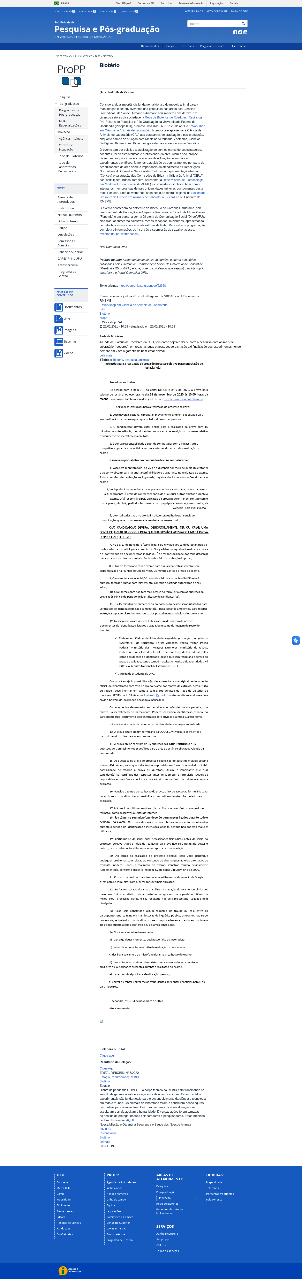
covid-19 (105, 1128)
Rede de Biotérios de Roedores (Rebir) (171, 117)
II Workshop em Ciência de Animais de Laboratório (133, 305)
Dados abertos (150, 46)
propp (103, 318)
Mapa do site (214, 1182)
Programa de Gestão (67, 273)
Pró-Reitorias (65, 1234)
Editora (61, 1217)
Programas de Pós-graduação (70, 112)
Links (67, 318)
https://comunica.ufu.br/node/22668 (142, 285)
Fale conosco (240, 46)
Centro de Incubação (66, 147)
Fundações (63, 1228)
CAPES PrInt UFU (70, 258)
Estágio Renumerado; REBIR (119, 1077)
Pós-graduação (68, 103)
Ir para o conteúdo (64, 11)
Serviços (170, 46)
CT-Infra (161, 1245)
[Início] (71, 76)
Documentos (73, 306)
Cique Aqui (107, 1068)
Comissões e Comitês (67, 243)
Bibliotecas (63, 1205)
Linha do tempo (69, 221)
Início (78, 56)
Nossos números (70, 215)
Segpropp (162, 1239)
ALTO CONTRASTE (216, 11)
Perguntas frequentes (212, 46)
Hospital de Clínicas (69, 1223)
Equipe (62, 228)
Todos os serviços (167, 1251)
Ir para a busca (107, 11)
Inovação (63, 132)
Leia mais (106, 355)
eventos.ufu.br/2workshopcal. (119, 234)
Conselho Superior (70, 252)
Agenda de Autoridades (66, 199)
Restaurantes (65, 1211)
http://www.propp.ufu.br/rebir (183, 399)
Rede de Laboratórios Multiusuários (67, 166)
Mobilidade (64, 1199)
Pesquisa (64, 97)
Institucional (66, 208)
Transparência (68, 265)
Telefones (188, 46)
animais (143, 359)
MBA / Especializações (70, 123)
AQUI (130, 1120)
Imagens (70, 329)
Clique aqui (107, 1055)
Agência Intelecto (71, 138)
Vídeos (68, 352)
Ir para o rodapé (128, 11)
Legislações (66, 234)
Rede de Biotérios (70, 156)
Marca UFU (63, 1188)
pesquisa (131, 359)
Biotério (105, 313)
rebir (103, 309)
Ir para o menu (86, 11)
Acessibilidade (193, 11)
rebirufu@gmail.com (158, 695)
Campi (61, 1194)
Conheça (62, 1182)
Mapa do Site (239, 11)
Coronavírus (108, 1133)
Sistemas (70, 341)
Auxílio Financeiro (167, 1233)
